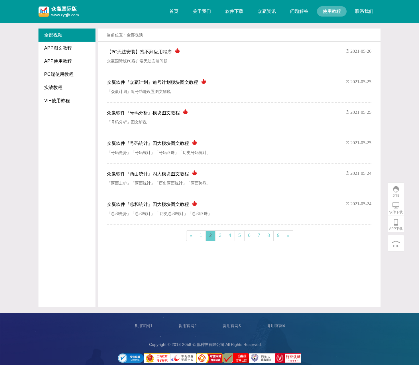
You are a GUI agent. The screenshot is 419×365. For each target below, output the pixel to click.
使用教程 (332, 11)
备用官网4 (276, 326)
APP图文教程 (58, 48)
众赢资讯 (267, 11)
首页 (173, 11)
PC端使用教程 (59, 74)
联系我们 (364, 11)
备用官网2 (187, 326)
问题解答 (299, 11)
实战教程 (53, 87)
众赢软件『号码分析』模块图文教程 (239, 112)
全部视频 (53, 35)
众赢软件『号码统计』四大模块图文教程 (239, 143)
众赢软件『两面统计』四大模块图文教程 (239, 173)
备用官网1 (143, 326)
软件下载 (234, 11)
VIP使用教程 (57, 100)
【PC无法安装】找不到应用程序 (239, 51)
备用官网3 (232, 326)
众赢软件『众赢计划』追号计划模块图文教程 (239, 82)
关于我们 (202, 11)
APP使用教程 (58, 61)
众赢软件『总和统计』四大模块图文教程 (239, 204)
